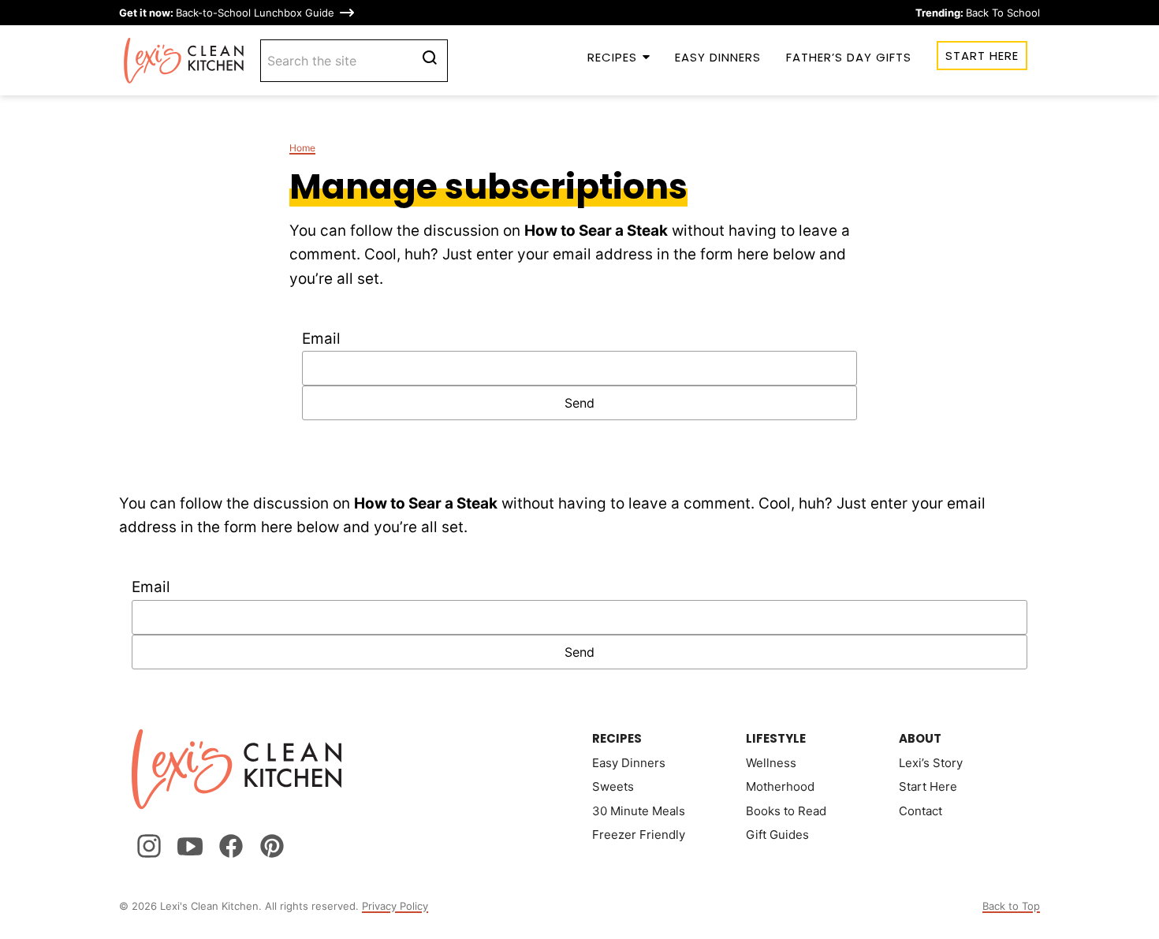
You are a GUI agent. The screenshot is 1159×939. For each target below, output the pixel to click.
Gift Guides (777, 834)
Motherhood (780, 786)
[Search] (429, 57)
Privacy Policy (395, 906)
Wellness (771, 762)
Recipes (612, 57)
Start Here (982, 55)
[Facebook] (231, 846)
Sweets (613, 786)
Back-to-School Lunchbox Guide (226, 12)
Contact (920, 810)
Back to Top (1011, 906)
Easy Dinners (718, 57)
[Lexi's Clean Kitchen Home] (184, 61)
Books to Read (786, 810)
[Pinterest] (272, 846)
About (920, 738)
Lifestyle (776, 738)
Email (321, 339)
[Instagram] (149, 846)
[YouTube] (190, 846)
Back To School (977, 12)
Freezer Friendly (638, 834)
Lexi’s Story (931, 762)
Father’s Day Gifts (848, 57)
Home (302, 148)
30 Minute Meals (638, 810)
